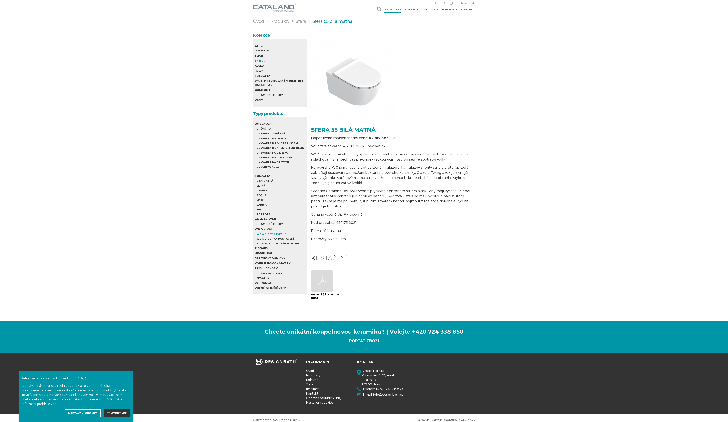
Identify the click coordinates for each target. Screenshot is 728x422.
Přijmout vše (117, 413)
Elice (259, 55)
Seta (260, 209)
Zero (259, 45)
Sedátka (263, 278)
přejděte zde (46, 404)
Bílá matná (265, 180)
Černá (261, 185)
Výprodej (263, 283)
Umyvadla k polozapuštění (277, 143)
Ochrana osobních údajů (325, 398)
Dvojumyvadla (268, 166)
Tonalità (262, 75)
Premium (262, 50)
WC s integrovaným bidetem (278, 243)
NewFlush (468, 3)
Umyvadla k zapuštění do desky (280, 148)
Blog (437, 3)
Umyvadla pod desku (272, 152)
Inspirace (449, 9)
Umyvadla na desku (271, 138)
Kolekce (411, 9)
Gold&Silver (265, 219)
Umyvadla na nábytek (273, 162)
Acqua (261, 195)
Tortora (264, 214)
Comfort (262, 90)
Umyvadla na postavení (275, 157)
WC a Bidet (264, 229)
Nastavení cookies (319, 402)
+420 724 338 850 (389, 389)
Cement (262, 190)
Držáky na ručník (269, 273)
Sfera (259, 60)
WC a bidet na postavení (275, 238)
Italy (259, 70)
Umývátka (264, 128)
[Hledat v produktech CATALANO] (379, 7)
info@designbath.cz (388, 394)
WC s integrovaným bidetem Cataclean (279, 83)
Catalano (430, 9)
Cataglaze (450, 3)
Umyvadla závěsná (271, 133)
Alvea (259, 65)
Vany (259, 100)
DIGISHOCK (466, 420)
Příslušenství (267, 268)
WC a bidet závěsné (271, 234)
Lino (260, 200)
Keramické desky (269, 95)
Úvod (310, 371)
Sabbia (262, 204)
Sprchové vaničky (270, 258)
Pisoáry (261, 248)
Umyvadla (263, 124)
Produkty (392, 9)
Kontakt (468, 9)
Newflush (263, 253)
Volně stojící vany (271, 288)
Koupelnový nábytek (273, 263)
